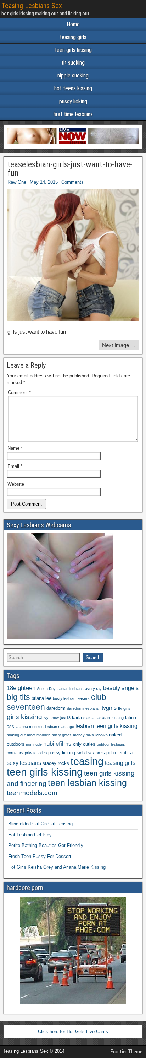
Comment (19, 392)
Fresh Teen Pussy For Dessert (39, 856)
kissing (118, 718)
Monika (101, 735)
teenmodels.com (32, 793)
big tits (18, 697)
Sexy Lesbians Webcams (39, 525)
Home (73, 24)
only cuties (84, 744)
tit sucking (73, 62)
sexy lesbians (24, 763)
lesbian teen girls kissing (106, 726)
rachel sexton (88, 753)
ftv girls (124, 708)
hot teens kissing (73, 88)
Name (15, 448)
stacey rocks (56, 763)
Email (14, 466)
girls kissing (24, 716)
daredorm (56, 708)
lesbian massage (59, 726)
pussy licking (73, 101)
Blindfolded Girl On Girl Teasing (40, 823)
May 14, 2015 (44, 182)
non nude (34, 744)
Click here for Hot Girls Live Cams (73, 1031)
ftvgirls (108, 708)
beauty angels (121, 688)
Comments (72, 182)
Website (15, 484)
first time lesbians (73, 114)
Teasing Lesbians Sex (31, 5)
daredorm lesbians (83, 708)
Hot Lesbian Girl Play (30, 834)
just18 (65, 718)
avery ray (93, 688)
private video (36, 753)
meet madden (38, 735)
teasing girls (73, 37)
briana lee (41, 698)
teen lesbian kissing (87, 783)
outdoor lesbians (111, 744)
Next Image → (119, 345)
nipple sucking (73, 75)
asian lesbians (71, 688)
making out (16, 735)
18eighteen (21, 687)
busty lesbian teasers (71, 698)
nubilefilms (57, 743)
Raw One (16, 182)
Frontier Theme (126, 1051)
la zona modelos (30, 726)
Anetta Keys (47, 688)
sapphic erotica (117, 752)
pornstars (15, 753)
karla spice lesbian (91, 717)
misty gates (62, 735)
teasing (87, 761)
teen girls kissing (73, 50)
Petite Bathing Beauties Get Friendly (45, 845)
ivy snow (51, 718)
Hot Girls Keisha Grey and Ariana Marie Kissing (57, 867)
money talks (83, 735)
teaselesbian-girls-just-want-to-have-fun (70, 169)
